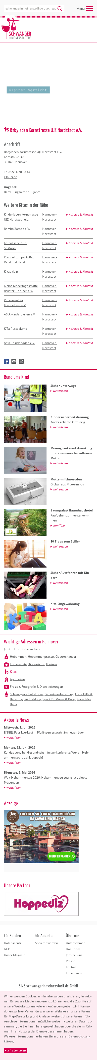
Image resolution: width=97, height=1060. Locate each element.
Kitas (13, 671)
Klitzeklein (11, 271)
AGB (7, 949)
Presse (70, 961)
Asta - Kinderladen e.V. (19, 343)
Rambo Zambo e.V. (17, 229)
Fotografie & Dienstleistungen (42, 686)
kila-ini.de (10, 177)
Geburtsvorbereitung (59, 694)
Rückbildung (32, 699)
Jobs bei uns (74, 955)
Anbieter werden (46, 943)
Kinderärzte (36, 664)
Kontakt (71, 967)
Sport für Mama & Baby (59, 699)
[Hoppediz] (41, 904)
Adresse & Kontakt (81, 214)
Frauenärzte (18, 664)
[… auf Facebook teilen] (6, 361)
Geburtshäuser (65, 656)
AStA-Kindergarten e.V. (20, 314)
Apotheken (17, 679)
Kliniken (51, 664)
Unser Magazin (14, 955)
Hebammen (18, 656)
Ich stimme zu (16, 1050)
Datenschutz (12, 943)
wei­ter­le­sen (13, 737)
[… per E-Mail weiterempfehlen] (13, 361)
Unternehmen (75, 943)
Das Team (73, 949)
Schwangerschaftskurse (26, 694)
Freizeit (15, 686)
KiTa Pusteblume (15, 328)
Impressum (74, 973)
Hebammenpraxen (41, 656)
